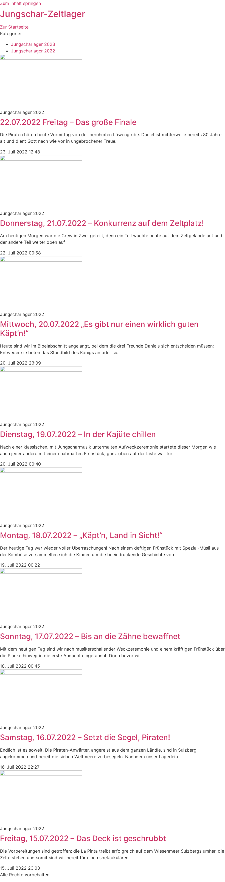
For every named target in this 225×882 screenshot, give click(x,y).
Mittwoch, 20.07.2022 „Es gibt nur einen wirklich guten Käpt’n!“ (99, 329)
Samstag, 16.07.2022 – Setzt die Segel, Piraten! (85, 737)
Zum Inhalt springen (20, 3)
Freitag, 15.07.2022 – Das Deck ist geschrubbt (83, 838)
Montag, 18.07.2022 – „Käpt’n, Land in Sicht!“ (81, 535)
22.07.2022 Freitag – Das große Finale (68, 122)
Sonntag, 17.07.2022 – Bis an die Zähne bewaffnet (90, 636)
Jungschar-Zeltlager (42, 14)
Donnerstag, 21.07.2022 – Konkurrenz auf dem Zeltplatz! (102, 223)
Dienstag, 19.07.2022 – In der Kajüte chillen (78, 434)
